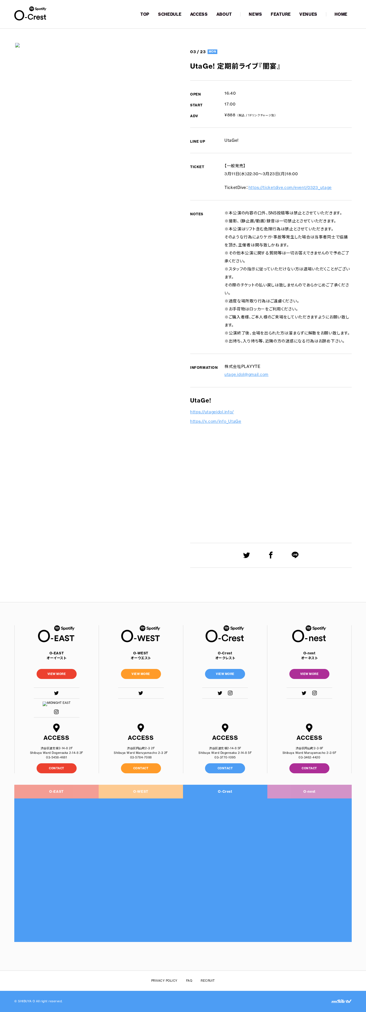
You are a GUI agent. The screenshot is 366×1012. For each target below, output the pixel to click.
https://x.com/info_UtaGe (215, 421)
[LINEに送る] (295, 555)
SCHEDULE (170, 14)
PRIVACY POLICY (164, 981)
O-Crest (225, 791)
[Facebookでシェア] (270, 555)
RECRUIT (208, 981)
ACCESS (199, 14)
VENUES (308, 14)
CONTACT (56, 768)
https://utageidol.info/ (212, 412)
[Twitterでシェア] (246, 555)
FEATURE (281, 14)
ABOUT (224, 14)
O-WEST (140, 791)
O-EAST (56, 791)
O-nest (309, 791)
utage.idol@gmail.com (246, 374)
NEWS (255, 14)
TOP (145, 14)
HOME (341, 14)
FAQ (189, 981)
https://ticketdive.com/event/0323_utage (290, 187)
